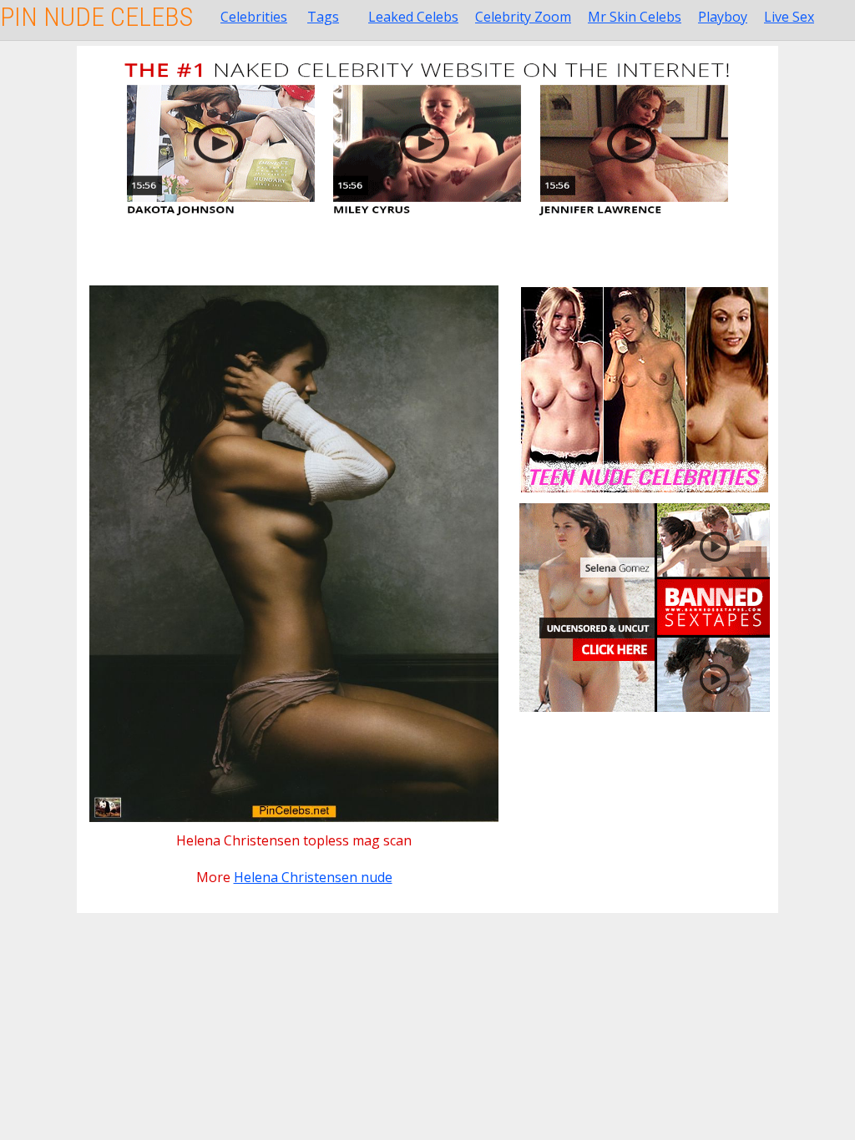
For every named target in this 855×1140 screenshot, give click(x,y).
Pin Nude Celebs (96, 17)
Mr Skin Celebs (634, 17)
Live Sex (789, 17)
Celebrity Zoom (523, 17)
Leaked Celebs (413, 17)
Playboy (722, 17)
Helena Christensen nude (313, 877)
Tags (323, 17)
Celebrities (253, 17)
